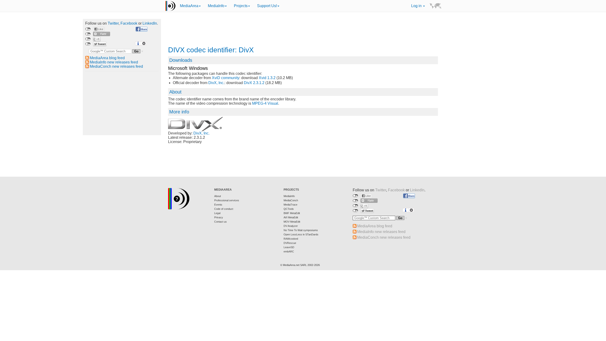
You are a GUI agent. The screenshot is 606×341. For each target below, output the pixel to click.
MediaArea (189, 6)
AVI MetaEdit (291, 217)
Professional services (226, 200)
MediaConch (291, 200)
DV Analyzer (291, 225)
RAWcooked (291, 238)
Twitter (113, 23)
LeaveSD (289, 247)
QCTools (289, 208)
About (217, 196)
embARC (289, 251)
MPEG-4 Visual (265, 103)
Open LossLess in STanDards (301, 234)
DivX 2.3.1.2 (254, 83)
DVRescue (290, 243)
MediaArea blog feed (107, 58)
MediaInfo (216, 6)
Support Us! (267, 6)
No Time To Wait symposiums (301, 230)
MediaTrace (290, 204)
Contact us (220, 221)
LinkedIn (150, 23)
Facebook (128, 23)
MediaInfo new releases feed (114, 62)
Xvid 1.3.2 (267, 78)
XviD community (225, 78)
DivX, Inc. (216, 83)
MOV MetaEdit (292, 221)
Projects (241, 6)
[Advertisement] (122, 103)
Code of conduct (223, 208)
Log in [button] (417, 6)
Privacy (218, 217)
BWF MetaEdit (292, 213)
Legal (217, 213)
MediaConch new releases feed (116, 66)
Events (218, 204)
